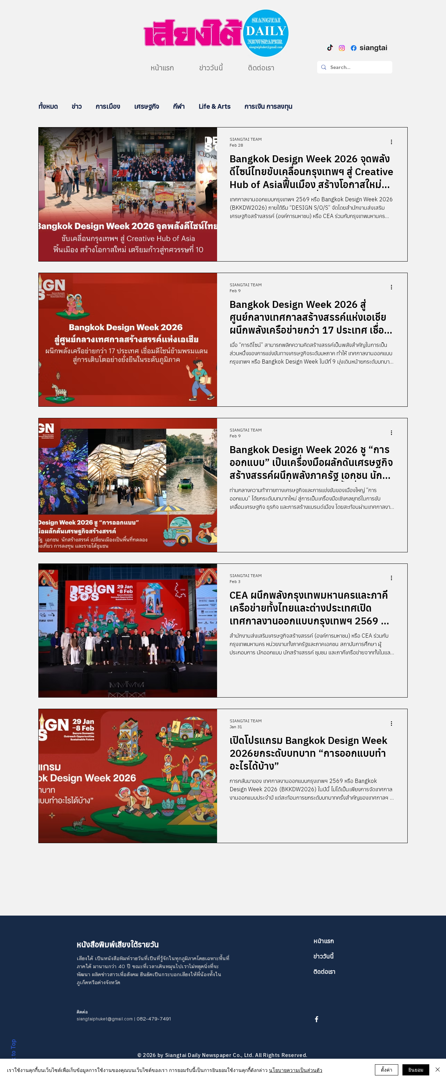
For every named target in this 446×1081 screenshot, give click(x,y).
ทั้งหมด (48, 106)
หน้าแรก (324, 941)
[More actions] (394, 142)
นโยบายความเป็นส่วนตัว (295, 1069)
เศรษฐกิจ (146, 106)
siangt (83, 1019)
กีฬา (179, 106)
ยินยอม (415, 1069)
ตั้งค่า (386, 1069)
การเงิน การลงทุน (269, 106)
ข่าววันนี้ (324, 956)
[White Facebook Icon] (317, 1019)
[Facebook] (353, 48)
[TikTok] (330, 48)
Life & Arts (215, 106)
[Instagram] (342, 48)
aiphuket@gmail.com (111, 1019)
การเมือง (108, 106)
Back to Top (13, 1055)
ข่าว (77, 106)
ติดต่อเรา (325, 971)
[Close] (437, 1069)
